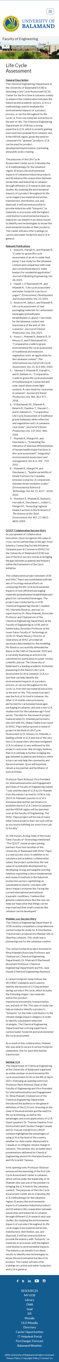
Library (29, 1300)
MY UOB (29, 1295)
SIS (29, 1313)
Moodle (30, 1318)
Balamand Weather (29, 1345)
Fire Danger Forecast (29, 1341)
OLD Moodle (29, 1323)
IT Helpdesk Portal (30, 1336)
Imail (30, 1309)
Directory (29, 1327)
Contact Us (47, 1358)
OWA (29, 1304)
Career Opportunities (29, 1332)
